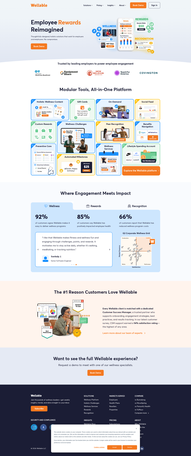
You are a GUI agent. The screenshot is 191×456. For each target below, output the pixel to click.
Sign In (154, 5)
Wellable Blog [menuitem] (89, 424)
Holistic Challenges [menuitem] (91, 403)
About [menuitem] (121, 5)
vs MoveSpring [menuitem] (140, 403)
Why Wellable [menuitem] (140, 424)
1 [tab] (71, 264)
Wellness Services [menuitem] (91, 406)
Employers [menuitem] (113, 400)
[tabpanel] (42, 73)
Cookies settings (99, 447)
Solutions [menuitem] (87, 5)
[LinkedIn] (142, 448)
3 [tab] (76, 264)
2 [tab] (73, 264)
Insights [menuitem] (110, 5)
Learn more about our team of (123, 333)
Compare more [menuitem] (141, 413)
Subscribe (39, 408)
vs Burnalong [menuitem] (140, 400)
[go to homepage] (40, 5)
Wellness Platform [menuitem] (91, 400)
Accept (114, 447)
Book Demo (138, 5)
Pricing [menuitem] (99, 5)
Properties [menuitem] (113, 410)
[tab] (52, 206)
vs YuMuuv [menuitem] (139, 410)
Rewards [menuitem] (87, 410)
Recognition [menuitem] (89, 413)
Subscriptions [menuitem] (114, 424)
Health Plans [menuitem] (114, 403)
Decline (129, 447)
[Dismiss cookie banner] (136, 428)
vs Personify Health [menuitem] (142, 406)
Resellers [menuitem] (112, 406)
